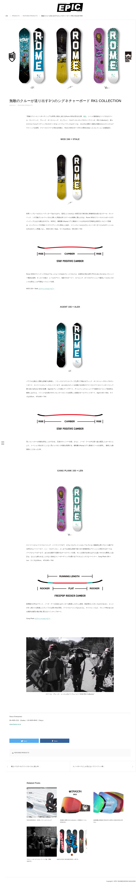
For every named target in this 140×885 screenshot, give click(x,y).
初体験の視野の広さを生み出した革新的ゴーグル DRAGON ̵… (73, 821)
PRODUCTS (15, 16)
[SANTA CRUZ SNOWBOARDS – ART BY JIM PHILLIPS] (72, 842)
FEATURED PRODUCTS (30, 16)
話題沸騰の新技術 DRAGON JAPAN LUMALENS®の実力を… (108, 821)
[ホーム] (6, 16)
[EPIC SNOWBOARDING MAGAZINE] (70, 12)
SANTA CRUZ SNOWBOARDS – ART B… (68, 859)
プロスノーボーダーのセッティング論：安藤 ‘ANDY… (39, 860)
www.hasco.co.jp (15, 724)
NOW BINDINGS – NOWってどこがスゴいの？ (39, 820)
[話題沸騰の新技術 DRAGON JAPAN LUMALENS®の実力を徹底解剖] (108, 802)
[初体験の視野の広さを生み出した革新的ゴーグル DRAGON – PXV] (75, 802)
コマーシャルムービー (46, 288)
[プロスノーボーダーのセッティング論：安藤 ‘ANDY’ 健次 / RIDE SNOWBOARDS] (42, 842)
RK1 (84, 116)
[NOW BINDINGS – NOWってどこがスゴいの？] (42, 802)
